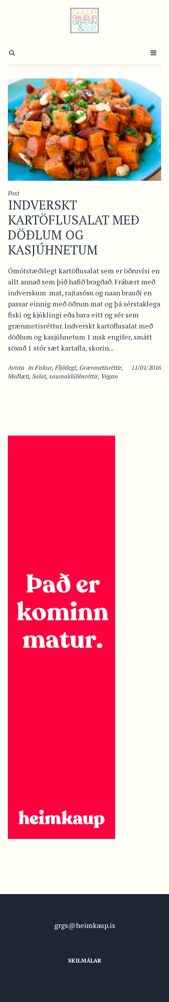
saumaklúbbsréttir (73, 376)
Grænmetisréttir (100, 367)
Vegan (109, 376)
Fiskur (43, 367)
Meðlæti (18, 376)
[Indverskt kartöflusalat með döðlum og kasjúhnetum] (84, 129)
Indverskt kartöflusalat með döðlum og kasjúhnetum (74, 227)
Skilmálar (84, 960)
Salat (39, 376)
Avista (16, 367)
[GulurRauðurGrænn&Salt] (84, 20)
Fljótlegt (65, 367)
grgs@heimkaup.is (84, 925)
